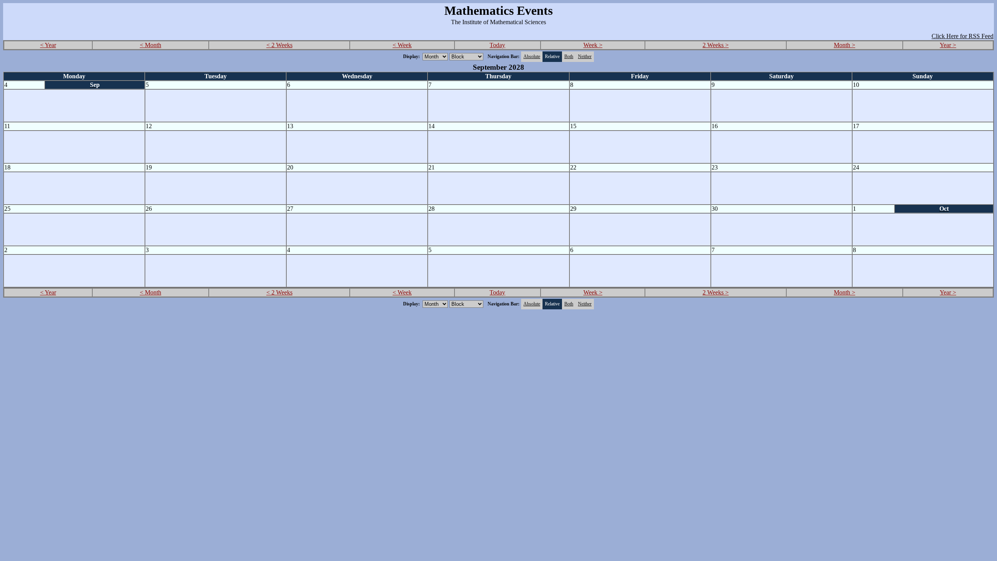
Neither (585, 56)
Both (568, 56)
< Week (402, 45)
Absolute (531, 56)
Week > (592, 45)
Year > (948, 45)
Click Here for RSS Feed (962, 36)
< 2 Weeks (279, 45)
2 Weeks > (716, 45)
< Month (150, 45)
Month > (844, 45)
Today (497, 45)
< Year (48, 45)
